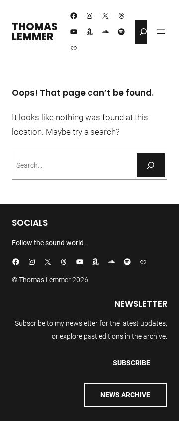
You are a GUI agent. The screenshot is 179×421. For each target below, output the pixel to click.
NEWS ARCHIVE (125, 395)
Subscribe (131, 363)
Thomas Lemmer (35, 32)
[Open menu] (161, 32)
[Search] (151, 165)
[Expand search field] (143, 32)
